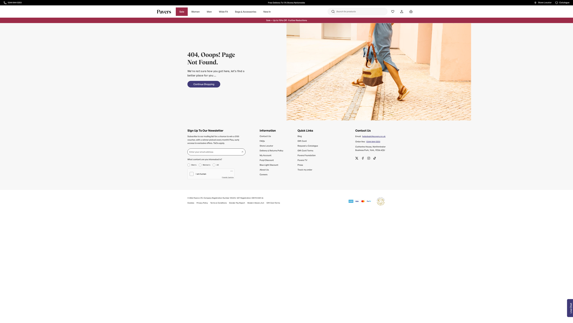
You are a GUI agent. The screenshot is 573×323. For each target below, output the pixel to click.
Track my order (305, 169)
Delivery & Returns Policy (271, 150)
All (218, 165)
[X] (356, 158)
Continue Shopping (203, 84)
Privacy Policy (202, 203)
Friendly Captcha (228, 177)
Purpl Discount (267, 160)
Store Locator (545, 2)
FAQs (262, 141)
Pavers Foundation (307, 155)
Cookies (190, 203)
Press (300, 165)
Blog (300, 136)
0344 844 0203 (15, 2)
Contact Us (265, 136)
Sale (181, 11)
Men (209, 11)
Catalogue (564, 2)
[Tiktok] (374, 158)
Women (195, 11)
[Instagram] (368, 158)
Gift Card (302, 141)
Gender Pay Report (237, 203)
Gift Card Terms (305, 150)
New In (267, 11)
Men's (193, 165)
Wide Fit (223, 11)
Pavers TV (302, 160)
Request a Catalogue (308, 145)
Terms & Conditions (218, 203)
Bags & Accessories (245, 11)
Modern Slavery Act (255, 203)
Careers (263, 174)
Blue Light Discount (269, 165)
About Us (264, 169)
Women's (206, 165)
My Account (265, 155)
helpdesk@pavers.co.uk (374, 136)
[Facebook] (362, 158)
